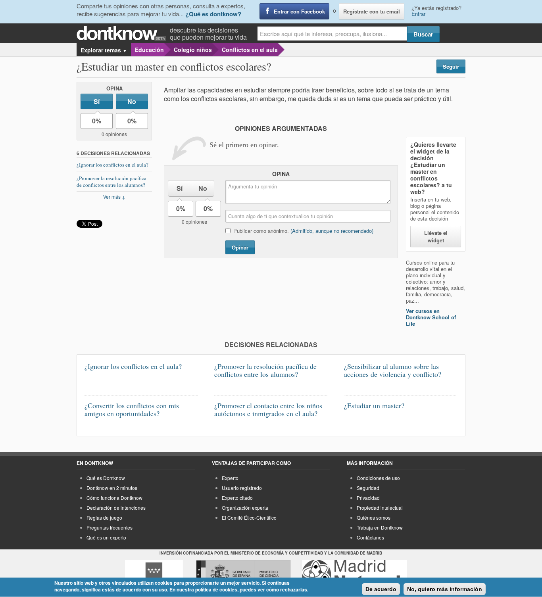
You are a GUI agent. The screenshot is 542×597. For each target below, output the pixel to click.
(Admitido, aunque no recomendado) (331, 230)
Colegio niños (193, 50)
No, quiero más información (444, 589)
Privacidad (368, 497)
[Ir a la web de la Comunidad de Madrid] (154, 574)
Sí (97, 101)
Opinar (240, 247)
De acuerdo (380, 589)
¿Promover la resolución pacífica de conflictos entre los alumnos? (111, 181)
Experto (230, 477)
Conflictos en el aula (250, 50)
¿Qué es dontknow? (213, 14)
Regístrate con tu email (371, 11)
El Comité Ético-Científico (249, 517)
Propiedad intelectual (380, 507)
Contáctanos (370, 537)
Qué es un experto (106, 537)
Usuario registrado (242, 487)
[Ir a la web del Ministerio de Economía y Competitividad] (243, 574)
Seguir (451, 66)
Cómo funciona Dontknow (114, 497)
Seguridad (368, 487)
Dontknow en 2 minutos (111, 487)
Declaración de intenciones (116, 507)
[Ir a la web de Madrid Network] (354, 574)
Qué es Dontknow (105, 477)
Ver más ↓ (114, 196)
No (131, 101)
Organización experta (245, 507)
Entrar (418, 13)
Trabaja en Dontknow (380, 527)
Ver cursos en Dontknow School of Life (431, 317)
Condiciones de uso (378, 477)
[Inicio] (123, 33)
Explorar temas (104, 50)
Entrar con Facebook (299, 11)
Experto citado (237, 497)
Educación (149, 50)
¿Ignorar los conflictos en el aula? (112, 164)
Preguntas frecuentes (109, 527)
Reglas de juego (104, 517)
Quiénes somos (373, 517)
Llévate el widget (436, 236)
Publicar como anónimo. (303, 230)
